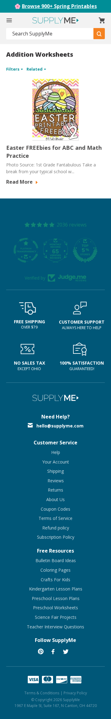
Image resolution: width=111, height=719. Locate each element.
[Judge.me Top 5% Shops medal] (85, 250)
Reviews (55, 481)
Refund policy (55, 528)
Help (55, 452)
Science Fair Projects (55, 617)
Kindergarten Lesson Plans (55, 589)
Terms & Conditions (41, 693)
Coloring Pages (55, 570)
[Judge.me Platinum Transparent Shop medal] (26, 250)
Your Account (55, 462)
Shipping (55, 471)
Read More (20, 181)
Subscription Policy (55, 537)
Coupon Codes (55, 509)
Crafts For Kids (55, 579)
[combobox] (50, 33)
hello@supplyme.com (60, 426)
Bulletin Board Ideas (55, 560)
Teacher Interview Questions (55, 627)
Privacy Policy (75, 693)
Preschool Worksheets (55, 608)
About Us (55, 499)
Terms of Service (55, 518)
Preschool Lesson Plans (56, 598)
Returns (55, 490)
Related (35, 69)
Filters (13, 69)
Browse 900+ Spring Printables (59, 6)
